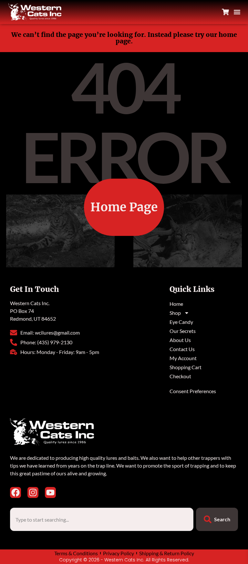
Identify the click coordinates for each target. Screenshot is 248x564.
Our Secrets (183, 331)
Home (176, 304)
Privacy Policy (118, 553)
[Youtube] (50, 492)
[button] (237, 12)
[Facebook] (15, 492)
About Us (180, 340)
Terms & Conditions (76, 553)
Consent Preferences (193, 391)
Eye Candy (181, 322)
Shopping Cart (186, 367)
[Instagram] (32, 492)
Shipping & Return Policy (166, 553)
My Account (183, 358)
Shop (175, 313)
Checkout (180, 376)
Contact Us (182, 349)
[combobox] (102, 519)
